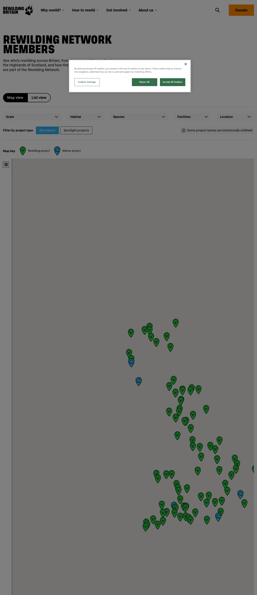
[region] (130, 76)
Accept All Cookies (172, 82)
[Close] (186, 64)
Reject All (144, 82)
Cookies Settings (87, 82)
